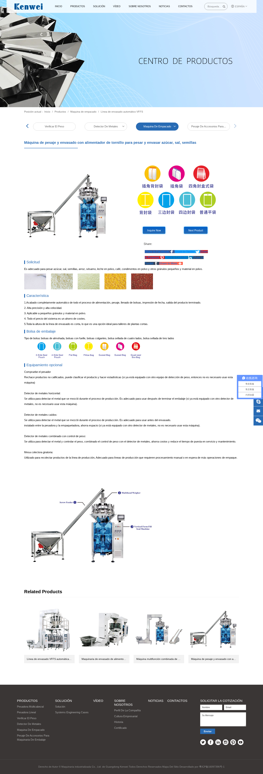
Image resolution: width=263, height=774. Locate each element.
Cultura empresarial (125, 716)
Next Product (195, 230)
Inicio (58, 6)
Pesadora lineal (26, 712)
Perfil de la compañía (127, 710)
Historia (118, 721)
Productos (77, 6)
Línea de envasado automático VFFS (122, 111)
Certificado (120, 727)
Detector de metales (106, 126)
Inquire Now (154, 230)
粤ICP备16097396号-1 (212, 766)
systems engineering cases (72, 712)
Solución (99, 6)
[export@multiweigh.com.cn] (258, 411)
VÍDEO (116, 6)
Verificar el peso (54, 126)
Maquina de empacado (83, 111)
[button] (160, 251)
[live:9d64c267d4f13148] (258, 401)
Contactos (185, 6)
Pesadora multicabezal (30, 706)
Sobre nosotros (140, 6)
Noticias (164, 6)
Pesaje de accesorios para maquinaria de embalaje (210, 126)
